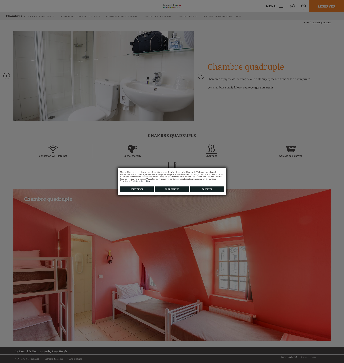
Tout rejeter (172, 189)
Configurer (137, 189)
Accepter (207, 189)
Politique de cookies (141, 181)
